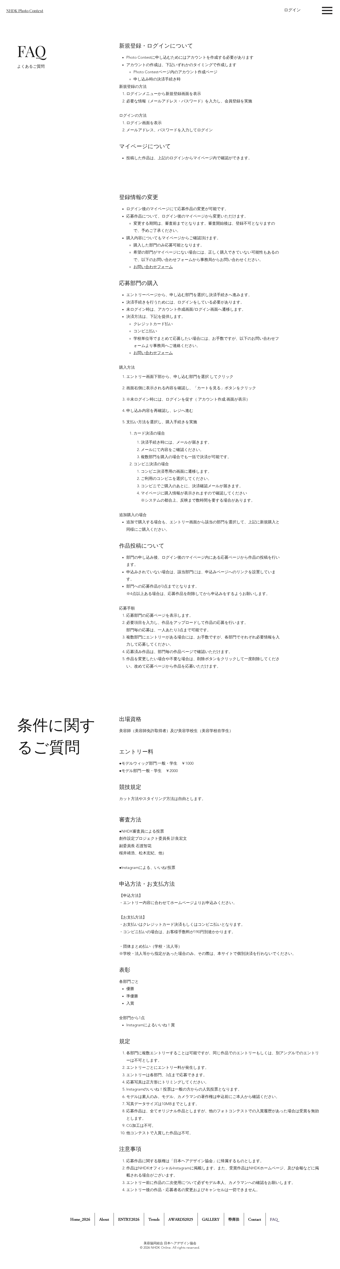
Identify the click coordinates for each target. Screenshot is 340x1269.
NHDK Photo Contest (24, 10)
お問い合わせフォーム (153, 266)
